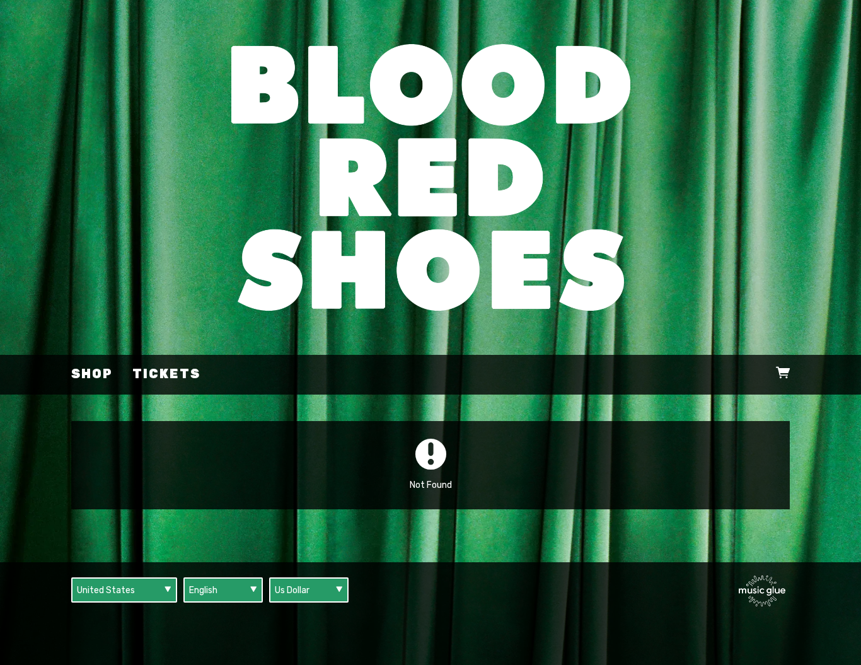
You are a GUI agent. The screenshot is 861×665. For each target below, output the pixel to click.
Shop (92, 374)
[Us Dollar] (309, 590)
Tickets (166, 374)
